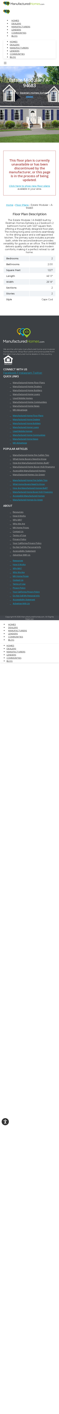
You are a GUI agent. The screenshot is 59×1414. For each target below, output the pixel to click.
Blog (14, 36)
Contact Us (18, 531)
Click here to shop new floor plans (29, 186)
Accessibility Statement (24, 550)
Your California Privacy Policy (27, 543)
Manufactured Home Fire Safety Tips (31, 455)
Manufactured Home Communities (30, 402)
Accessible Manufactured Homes (29, 470)
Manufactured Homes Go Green (29, 474)
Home (9, 205)
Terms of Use (19, 535)
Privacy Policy (19, 539)
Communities (18, 33)
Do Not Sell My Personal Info (27, 547)
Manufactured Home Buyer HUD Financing (34, 466)
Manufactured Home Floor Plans (29, 382)
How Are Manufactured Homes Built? (31, 462)
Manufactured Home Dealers (27, 386)
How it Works (19, 515)
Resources (18, 511)
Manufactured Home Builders (27, 390)
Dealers (16, 23)
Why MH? (17, 519)
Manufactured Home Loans (26, 394)
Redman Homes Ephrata (34, 92)
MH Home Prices (21, 527)
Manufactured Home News (26, 405)
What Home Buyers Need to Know (29, 458)
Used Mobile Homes (23, 398)
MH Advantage (20, 409)
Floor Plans (22, 205)
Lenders (16, 30)
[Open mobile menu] (5, 63)
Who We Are (19, 523)
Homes (15, 20)
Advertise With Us (21, 554)
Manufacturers (20, 27)
